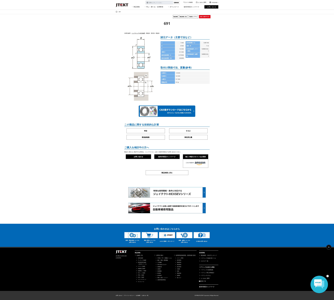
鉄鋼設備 (159, 266)
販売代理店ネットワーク (191, 7)
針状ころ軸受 (141, 277)
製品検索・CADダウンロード (209, 255)
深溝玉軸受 (140, 258)
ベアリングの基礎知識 (207, 270)
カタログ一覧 (204, 261)
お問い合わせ (211, 7)
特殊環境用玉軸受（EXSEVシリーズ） (142, 263)
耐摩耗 (178, 275)
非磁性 (178, 269)
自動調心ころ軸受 (142, 270)
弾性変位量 (188, 137)
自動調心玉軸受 (141, 268)
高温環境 (179, 264)
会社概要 (138, 295)
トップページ (116, 12)
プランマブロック (142, 279)
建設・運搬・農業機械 (162, 260)
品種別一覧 (140, 255)
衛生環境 (179, 266)
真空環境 (179, 260)
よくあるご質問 (202, 2)
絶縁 (178, 271)
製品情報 (176, 16)
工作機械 (159, 262)
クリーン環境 (180, 258)
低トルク (179, 277)
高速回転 (179, 273)
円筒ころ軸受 (141, 275)
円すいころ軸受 (141, 273)
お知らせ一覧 (145, 295)
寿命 (145, 131)
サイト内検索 (189, 2)
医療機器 (159, 271)
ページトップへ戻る (328, 247)
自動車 (159, 269)
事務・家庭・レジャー (162, 277)
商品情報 (137, 7)
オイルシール (141, 281)
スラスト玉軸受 (141, 266)
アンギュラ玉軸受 (142, 260)
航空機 (159, 273)
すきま (188, 131)
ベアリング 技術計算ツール (208, 258)
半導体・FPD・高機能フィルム (164, 258)
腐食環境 (179, 262)
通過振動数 (146, 137)
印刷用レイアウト (193, 16)
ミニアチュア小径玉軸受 (138, 33)
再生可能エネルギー (162, 264)
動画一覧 (203, 281)
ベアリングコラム (206, 275)
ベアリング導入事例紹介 (207, 272)
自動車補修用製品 (161, 279)
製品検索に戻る (183, 16)
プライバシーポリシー (129, 295)
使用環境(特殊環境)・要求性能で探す (186, 255)
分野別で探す (159, 255)
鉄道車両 (159, 275)
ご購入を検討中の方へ (205, 16)
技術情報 (202, 253)
